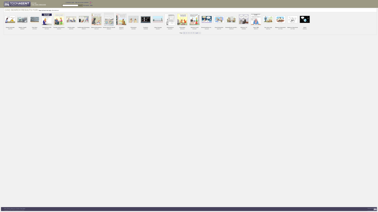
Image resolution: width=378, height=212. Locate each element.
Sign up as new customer (82, 2)
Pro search (86, 5)
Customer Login (70, 2)
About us (13, 208)
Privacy (8, 208)
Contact (17, 208)
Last (197, 33)
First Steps (22, 208)
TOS (5, 208)
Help (91, 5)
